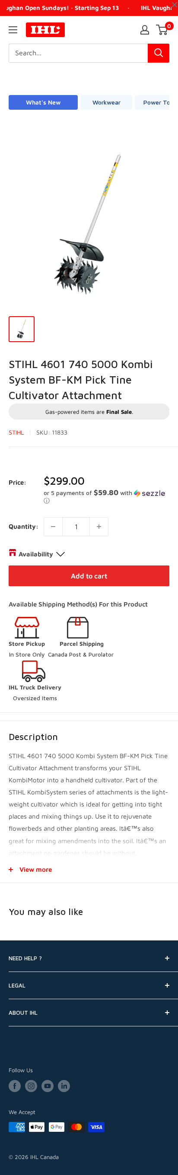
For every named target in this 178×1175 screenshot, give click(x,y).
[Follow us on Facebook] (15, 1086)
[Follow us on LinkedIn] (64, 1086)
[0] (162, 30)
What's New (43, 102)
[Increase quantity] (99, 527)
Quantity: (23, 526)
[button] (106, 497)
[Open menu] (13, 29)
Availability (36, 554)
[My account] (144, 30)
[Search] (158, 53)
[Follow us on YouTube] (47, 1086)
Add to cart (89, 576)
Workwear (106, 102)
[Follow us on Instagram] (31, 1086)
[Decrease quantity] (53, 527)
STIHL (16, 432)
